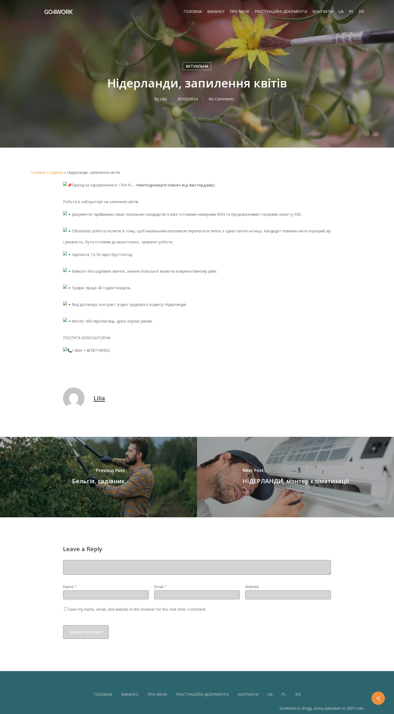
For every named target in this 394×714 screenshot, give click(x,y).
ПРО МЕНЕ (157, 694)
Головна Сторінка (46, 172)
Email (160, 586)
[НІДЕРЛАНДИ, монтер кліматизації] (295, 477)
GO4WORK (58, 12)
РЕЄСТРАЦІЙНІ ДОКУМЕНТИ (202, 694)
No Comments (221, 98)
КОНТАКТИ (248, 694)
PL (284, 694)
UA (270, 694)
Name (70, 586)
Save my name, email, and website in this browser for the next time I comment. (137, 609)
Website (252, 586)
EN (297, 694)
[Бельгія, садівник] (98, 477)
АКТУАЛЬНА (197, 66)
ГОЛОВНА (103, 694)
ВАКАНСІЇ (129, 694)
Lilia (163, 98)
